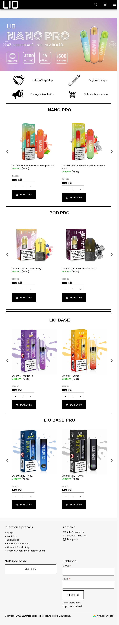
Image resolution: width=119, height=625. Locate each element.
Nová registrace (70, 601)
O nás (9, 531)
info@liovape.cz (74, 531)
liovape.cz (71, 538)
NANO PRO (58, 109)
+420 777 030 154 (75, 534)
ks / (29, 567)
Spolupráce (12, 538)
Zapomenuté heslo (72, 605)
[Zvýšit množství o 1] (30, 188)
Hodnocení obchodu (17, 542)
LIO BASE (58, 319)
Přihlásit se (72, 593)
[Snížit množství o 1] (15, 188)
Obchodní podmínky (17, 546)
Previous (7, 151)
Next (109, 151)
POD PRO (58, 211)
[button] (9, 44)
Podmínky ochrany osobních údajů (25, 549)
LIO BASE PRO (58, 419)
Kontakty (10, 535)
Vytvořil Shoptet (104, 614)
